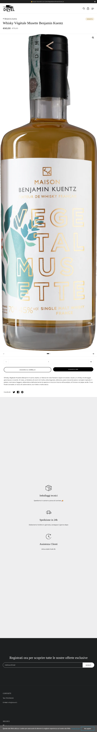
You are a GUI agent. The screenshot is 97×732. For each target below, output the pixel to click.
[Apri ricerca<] (84, 8)
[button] (93, 354)
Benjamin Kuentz (11, 18)
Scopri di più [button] (75, 728)
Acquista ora (73, 369)
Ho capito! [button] (87, 728)
